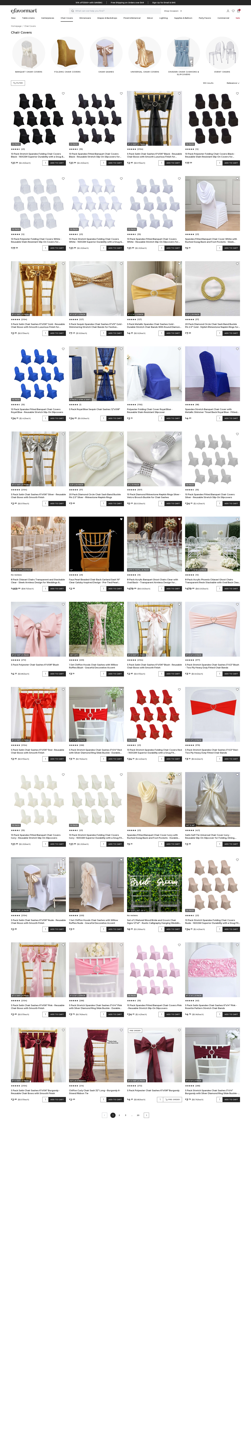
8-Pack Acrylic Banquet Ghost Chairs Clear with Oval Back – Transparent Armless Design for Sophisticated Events (152, 581)
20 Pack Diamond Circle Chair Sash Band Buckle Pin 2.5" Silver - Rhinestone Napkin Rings (95, 496)
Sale (238, 18)
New (13, 18)
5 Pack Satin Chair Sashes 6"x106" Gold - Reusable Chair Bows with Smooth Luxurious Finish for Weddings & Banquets (38, 326)
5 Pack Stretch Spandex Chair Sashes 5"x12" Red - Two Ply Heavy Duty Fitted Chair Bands (212, 751)
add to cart (57, 163)
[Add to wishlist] (63, 93)
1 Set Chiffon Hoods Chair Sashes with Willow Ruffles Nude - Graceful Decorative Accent (93, 921)
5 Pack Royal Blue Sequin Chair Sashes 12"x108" (94, 409)
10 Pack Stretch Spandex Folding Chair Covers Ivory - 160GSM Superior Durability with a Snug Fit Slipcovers (95, 836)
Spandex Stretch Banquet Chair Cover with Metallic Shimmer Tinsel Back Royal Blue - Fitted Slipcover (211, 411)
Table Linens (28, 18)
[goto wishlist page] (233, 11)
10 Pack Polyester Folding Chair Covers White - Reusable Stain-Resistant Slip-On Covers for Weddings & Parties (36, 240)
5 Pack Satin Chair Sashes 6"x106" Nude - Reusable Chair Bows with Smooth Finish (38, 921)
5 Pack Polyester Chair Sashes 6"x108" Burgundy (153, 1090)
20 (138, 1115)
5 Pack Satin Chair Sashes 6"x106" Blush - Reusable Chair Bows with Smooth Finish (154, 666)
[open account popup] (228, 11)
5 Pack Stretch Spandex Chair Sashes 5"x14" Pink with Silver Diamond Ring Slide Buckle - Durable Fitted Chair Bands (95, 1007)
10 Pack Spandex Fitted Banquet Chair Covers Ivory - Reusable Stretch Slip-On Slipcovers (36, 836)
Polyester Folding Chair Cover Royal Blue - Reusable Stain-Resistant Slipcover (149, 410)
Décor (150, 18)
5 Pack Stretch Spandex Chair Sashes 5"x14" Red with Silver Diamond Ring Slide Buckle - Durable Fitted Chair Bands (95, 751)
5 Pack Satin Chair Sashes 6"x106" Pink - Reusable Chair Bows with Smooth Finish (37, 1006)
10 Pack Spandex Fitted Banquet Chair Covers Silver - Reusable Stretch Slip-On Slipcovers (210, 496)
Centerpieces (47, 18)
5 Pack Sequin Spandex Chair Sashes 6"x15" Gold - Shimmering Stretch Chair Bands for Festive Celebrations (96, 326)
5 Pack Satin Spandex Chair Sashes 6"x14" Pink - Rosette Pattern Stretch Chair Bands (211, 1006)
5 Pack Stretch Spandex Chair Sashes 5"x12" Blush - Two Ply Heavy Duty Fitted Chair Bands (212, 666)
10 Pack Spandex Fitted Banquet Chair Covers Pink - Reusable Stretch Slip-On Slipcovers (154, 1006)
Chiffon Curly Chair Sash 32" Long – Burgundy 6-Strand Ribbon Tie (94, 1092)
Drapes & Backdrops (107, 18)
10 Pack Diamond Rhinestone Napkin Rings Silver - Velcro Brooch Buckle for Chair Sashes (154, 496)
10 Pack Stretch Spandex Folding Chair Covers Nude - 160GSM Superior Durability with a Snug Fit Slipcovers (211, 922)
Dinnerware (85, 18)
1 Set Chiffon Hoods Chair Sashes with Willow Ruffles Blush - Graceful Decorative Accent (93, 666)
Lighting (163, 18)
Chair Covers (67, 18)
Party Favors (205, 18)
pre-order (174, 1100)
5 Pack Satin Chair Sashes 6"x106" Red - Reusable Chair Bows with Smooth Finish (37, 751)
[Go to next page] (146, 1115)
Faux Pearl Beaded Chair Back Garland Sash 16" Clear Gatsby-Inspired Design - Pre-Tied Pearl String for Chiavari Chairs (94, 581)
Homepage (16, 26)
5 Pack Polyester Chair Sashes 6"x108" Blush (35, 665)
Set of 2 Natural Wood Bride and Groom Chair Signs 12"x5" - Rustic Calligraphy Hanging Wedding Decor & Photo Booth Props (154, 922)
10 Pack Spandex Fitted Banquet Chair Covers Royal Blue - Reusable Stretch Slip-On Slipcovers (37, 410)
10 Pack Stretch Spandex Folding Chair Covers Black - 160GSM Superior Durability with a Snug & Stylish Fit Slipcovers (37, 155)
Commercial (223, 18)
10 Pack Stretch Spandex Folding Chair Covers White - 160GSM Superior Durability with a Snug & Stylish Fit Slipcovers (95, 240)
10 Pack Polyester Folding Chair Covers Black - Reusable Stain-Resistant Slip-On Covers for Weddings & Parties (210, 155)
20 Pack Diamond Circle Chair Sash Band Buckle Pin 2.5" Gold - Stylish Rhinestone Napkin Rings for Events (211, 326)
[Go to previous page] (104, 1115)
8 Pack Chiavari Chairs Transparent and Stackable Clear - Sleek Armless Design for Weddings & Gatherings (38, 581)
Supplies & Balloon (183, 18)
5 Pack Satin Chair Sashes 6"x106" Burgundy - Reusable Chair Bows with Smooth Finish (35, 1092)
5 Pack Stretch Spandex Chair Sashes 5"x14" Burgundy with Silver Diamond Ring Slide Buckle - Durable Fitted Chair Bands (211, 1092)
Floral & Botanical (132, 18)
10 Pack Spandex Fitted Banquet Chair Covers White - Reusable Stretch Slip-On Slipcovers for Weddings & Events (152, 240)
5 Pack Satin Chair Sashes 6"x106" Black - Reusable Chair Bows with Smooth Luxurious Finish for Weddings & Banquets (154, 155)
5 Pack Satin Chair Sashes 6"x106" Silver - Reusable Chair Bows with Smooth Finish (38, 496)
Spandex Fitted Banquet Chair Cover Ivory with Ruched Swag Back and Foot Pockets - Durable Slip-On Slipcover (152, 836)
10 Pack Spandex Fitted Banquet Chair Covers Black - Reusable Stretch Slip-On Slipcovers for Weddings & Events (94, 155)
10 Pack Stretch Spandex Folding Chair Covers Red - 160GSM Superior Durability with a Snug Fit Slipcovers (154, 751)
